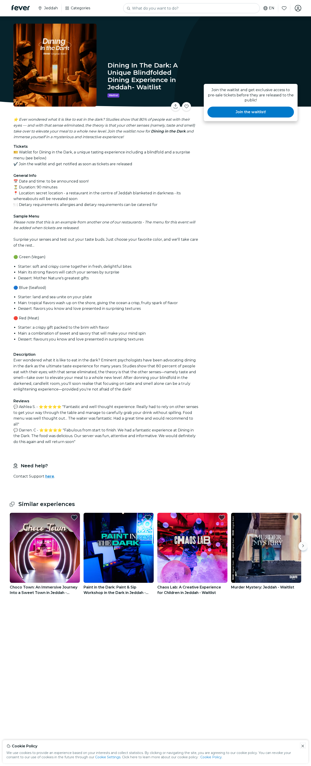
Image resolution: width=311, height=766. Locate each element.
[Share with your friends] (175, 106)
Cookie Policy (211, 757)
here (49, 476)
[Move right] (303, 546)
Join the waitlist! (251, 112)
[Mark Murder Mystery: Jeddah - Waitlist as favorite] (295, 518)
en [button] (271, 8)
